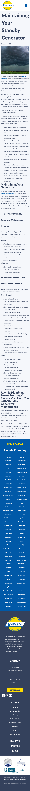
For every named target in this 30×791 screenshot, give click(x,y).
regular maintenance (7, 193)
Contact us (19, 434)
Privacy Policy (8, 779)
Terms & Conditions (20, 779)
